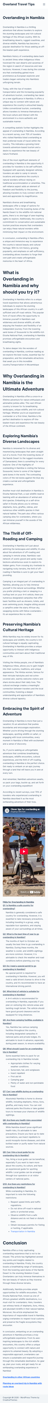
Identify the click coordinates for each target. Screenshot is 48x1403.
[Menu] (44, 4)
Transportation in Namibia (23, 1231)
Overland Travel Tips (19, 4)
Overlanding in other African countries (21, 1377)
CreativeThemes (10, 1400)
